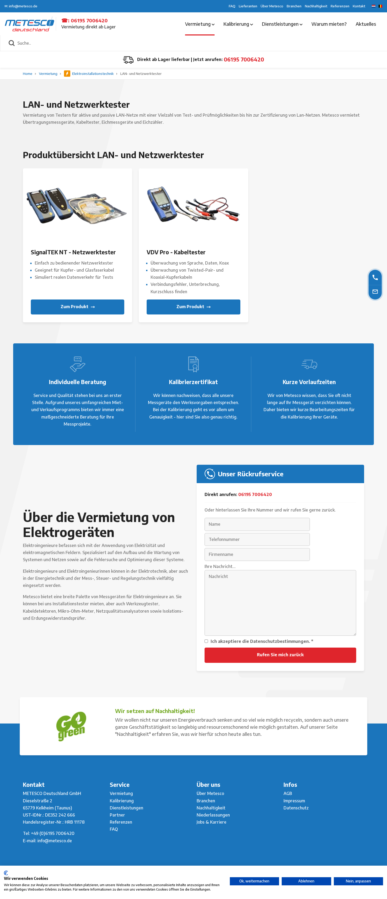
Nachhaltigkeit (316, 6)
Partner (117, 815)
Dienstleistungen (281, 24)
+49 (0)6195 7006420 (53, 833)
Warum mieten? (329, 24)
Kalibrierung (237, 24)
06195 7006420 (89, 20)
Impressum (294, 800)
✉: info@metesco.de (20, 6)
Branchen (294, 6)
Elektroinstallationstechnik (93, 73)
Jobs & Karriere (211, 822)
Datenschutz (296, 807)
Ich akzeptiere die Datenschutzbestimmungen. (262, 641)
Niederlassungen (213, 815)
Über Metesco (272, 6)
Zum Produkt (75, 306)
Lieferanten (248, 6)
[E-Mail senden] (375, 291)
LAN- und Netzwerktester (141, 73)
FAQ (232, 6)
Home (28, 73)
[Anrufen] (375, 277)
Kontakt (359, 6)
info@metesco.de (54, 840)
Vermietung (198, 24)
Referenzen (340, 6)
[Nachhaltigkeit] (71, 726)
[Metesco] (29, 23)
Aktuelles (366, 24)
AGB (288, 793)
